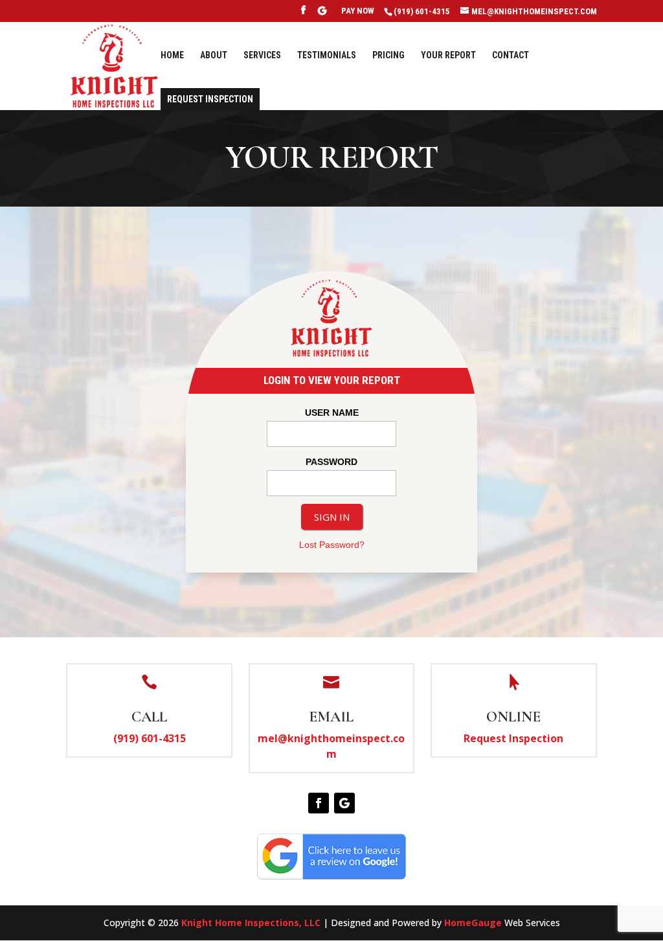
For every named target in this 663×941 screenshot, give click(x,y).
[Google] (322, 14)
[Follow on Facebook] (318, 803)
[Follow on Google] (344, 803)
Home (172, 55)
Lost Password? (332, 544)
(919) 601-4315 (149, 738)
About (213, 55)
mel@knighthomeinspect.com (331, 746)
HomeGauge (473, 922)
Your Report (448, 55)
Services (262, 55)
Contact (510, 55)
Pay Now (357, 11)
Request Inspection (210, 99)
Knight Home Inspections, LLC (250, 922)
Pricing (388, 55)
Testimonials (326, 55)
